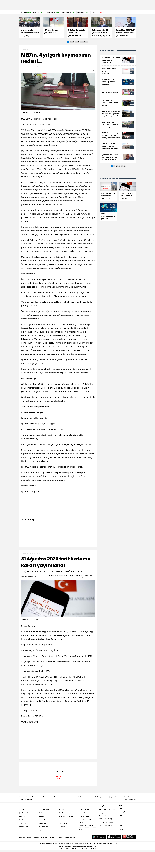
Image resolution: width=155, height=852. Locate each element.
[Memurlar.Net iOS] (114, 837)
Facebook (22, 837)
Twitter (29, 837)
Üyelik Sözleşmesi (130, 799)
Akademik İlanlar (64, 820)
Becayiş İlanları (123, 812)
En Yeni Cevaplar (84, 813)
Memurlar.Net (41, 49)
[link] (118, 60)
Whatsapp (66, 837)
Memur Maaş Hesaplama (107, 809)
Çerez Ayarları (128, 797)
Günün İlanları (63, 809)
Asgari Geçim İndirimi (106, 826)
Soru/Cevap (122, 822)
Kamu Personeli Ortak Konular (85, 821)
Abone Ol (37, 112)
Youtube (36, 837)
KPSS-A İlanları (63, 823)
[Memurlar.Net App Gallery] (129, 837)
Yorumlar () (26, 112)
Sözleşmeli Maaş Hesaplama (104, 814)
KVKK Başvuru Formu (101, 797)
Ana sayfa (24, 49)
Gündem (81, 829)
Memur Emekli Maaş (105, 819)
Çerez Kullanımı (116, 797)
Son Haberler (107, 50)
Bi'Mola (121, 829)
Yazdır (93, 71)
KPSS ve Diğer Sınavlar (86, 826)
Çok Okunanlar (63, 813)
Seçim (41, 830)
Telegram (52, 837)
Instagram (43, 837)
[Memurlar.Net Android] (99, 837)
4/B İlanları (62, 827)
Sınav (120, 819)
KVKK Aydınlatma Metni (83, 797)
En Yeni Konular (84, 809)
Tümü (85, 42)
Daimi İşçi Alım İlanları (66, 816)
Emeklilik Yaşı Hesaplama (107, 822)
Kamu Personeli (84, 816)
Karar (120, 815)
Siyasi (39, 553)
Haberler (32, 49)
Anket (120, 808)
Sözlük (121, 826)
